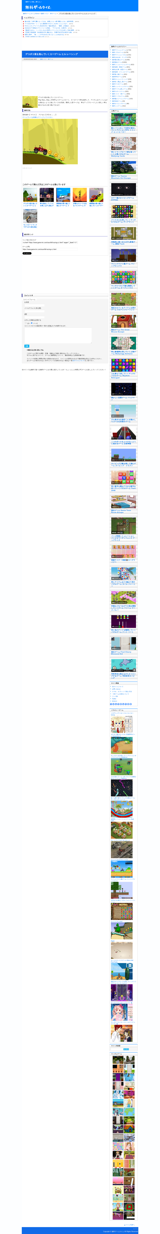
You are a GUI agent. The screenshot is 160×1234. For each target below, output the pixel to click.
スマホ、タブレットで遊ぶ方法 (122, 691)
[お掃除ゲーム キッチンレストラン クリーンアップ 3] (118, 1202)
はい (28, 323)
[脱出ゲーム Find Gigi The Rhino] (129, 1072)
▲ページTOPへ (129, 1225)
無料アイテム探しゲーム (120, 89)
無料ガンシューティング (120, 79)
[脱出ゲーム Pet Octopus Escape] (118, 1089)
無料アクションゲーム (119, 50)
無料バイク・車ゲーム (48, 13)
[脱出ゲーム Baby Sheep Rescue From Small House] (129, 1133)
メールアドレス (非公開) (32, 308)
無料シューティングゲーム (120, 86)
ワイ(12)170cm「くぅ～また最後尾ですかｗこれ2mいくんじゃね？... (46, 23)
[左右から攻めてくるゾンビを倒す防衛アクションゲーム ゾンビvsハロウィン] (129, 1193)
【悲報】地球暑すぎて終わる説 (34, 37)
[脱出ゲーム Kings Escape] (129, 1202)
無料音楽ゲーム (117, 101)
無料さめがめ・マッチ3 (119, 57)
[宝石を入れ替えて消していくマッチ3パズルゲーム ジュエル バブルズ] (118, 1150)
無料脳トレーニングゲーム (120, 98)
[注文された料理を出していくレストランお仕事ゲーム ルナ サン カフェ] (118, 1193)
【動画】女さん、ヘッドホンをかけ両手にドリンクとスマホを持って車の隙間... (50, 30)
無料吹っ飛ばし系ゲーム (120, 82)
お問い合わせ (116, 689)
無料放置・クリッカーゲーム (121, 72)
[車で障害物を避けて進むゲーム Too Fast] (118, 1107)
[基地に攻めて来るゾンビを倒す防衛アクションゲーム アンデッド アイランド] (118, 1063)
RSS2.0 (114, 701)
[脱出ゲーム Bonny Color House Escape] (129, 1167)
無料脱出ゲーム (117, 62)
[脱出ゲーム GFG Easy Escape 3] (118, 1115)
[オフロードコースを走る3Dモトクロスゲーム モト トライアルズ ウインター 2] (129, 1063)
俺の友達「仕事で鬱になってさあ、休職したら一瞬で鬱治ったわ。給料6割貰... (49, 21)
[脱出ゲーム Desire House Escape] (129, 1098)
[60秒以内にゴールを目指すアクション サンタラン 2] (118, 1184)
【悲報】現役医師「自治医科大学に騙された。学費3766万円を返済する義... (49, 32)
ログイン (135, 1228)
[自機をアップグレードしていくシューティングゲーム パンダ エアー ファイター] (129, 1081)
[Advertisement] (65, 43)
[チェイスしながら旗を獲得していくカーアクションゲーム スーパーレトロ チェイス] (118, 1219)
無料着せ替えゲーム (118, 60)
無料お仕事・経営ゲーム (120, 69)
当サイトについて (78, 360)
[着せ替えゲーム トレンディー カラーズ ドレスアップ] (129, 1107)
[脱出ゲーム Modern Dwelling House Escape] (129, 1089)
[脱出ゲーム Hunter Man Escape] (118, 1176)
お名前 (26, 302)
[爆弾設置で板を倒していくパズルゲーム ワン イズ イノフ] (118, 1167)
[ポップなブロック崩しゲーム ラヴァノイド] (118, 1133)
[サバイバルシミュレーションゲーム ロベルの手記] (129, 1219)
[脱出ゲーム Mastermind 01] (129, 1141)
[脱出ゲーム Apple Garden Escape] (129, 1124)
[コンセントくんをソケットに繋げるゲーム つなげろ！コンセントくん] (129, 1184)
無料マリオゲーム (117, 84)
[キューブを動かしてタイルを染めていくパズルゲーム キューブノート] (129, 1210)
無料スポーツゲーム (118, 91)
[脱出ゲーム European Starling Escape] (129, 1176)
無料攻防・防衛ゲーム (119, 67)
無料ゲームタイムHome (31, 13)
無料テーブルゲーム (118, 96)
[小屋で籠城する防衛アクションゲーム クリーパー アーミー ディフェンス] (129, 1158)
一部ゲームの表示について (120, 694)
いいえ (35, 323)
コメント (45, 326)
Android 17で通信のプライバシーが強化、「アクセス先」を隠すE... (46, 28)
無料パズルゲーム (117, 52)
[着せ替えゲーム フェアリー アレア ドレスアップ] (118, 1098)
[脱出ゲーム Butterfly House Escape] (118, 1081)
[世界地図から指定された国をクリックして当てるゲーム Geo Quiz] (129, 1115)
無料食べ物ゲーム (117, 74)
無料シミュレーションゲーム (121, 64)
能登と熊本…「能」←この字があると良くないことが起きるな (44, 34)
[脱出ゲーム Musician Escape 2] (118, 1072)
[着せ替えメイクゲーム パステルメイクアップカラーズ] (129, 1150)
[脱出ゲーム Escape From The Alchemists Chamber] (118, 1124)
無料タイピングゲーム (119, 103)
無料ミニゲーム (117, 106)
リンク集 (115, 696)
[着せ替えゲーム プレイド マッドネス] (118, 1158)
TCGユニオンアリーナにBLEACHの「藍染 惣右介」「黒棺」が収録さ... (47, 26)
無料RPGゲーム (117, 77)
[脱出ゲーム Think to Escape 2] (118, 1141)
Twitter (114, 699)
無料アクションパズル (119, 55)
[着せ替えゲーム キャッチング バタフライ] (118, 1210)
